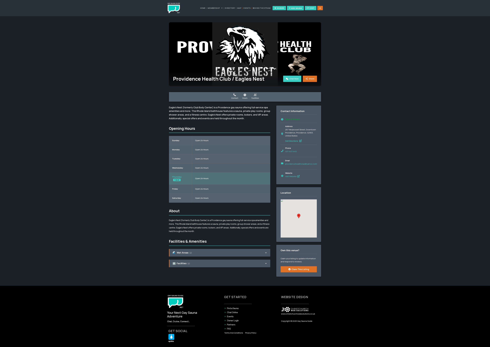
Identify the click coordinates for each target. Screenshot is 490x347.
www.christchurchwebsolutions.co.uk (298, 313)
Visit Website (291, 176)
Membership (214, 8)
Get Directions (291, 141)
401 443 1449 (291, 151)
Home (203, 8)
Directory (230, 8)
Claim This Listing (300, 269)
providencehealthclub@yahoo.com (301, 164)
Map (239, 8)
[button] (298, 216)
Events (247, 8)
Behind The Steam (262, 8)
